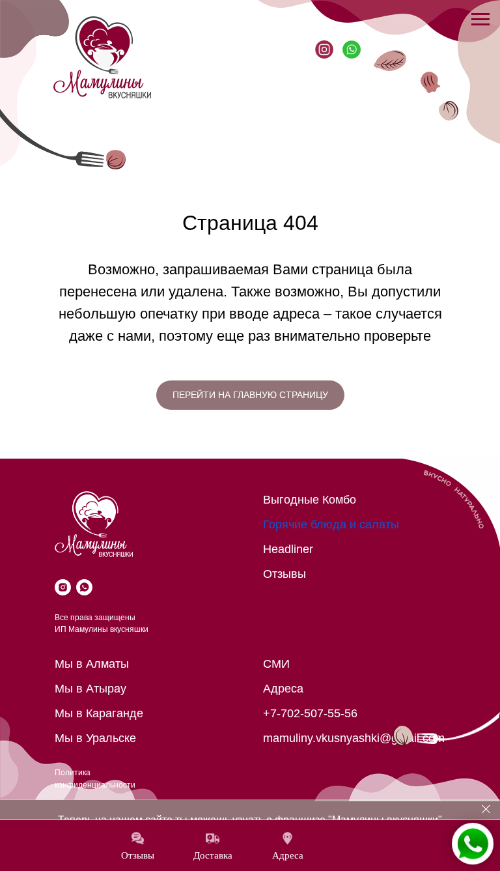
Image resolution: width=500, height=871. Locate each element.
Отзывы (284, 573)
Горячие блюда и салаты (331, 524)
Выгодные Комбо (309, 499)
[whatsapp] (84, 587)
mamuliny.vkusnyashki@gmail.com (354, 738)
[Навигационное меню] (480, 19)
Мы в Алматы (92, 663)
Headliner (288, 549)
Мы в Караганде (99, 713)
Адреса (283, 688)
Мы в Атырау (90, 688)
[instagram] (63, 587)
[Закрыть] (486, 809)
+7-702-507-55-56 (310, 713)
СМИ (276, 663)
